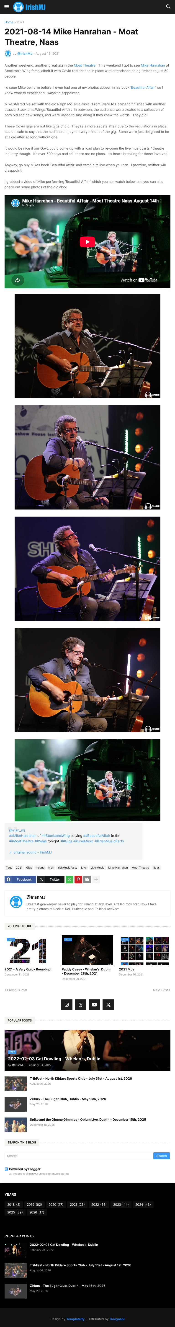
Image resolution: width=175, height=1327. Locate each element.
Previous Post (17, 990)
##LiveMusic (83, 841)
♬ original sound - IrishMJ (30, 852)
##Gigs (66, 841)
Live (84, 867)
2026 (36, 1212)
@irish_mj (17, 830)
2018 (13, 1204)
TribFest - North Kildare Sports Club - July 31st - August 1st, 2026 (81, 1078)
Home (9, 22)
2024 (143, 1204)
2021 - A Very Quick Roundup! (28, 969)
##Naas (41, 841)
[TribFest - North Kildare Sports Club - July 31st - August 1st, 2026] (16, 1083)
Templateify (75, 1319)
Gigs (29, 867)
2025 (15, 1212)
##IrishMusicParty (109, 841)
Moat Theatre (84, 65)
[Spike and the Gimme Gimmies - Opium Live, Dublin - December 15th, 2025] (16, 1124)
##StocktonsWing (55, 835)
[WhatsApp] (69, 879)
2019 (34, 1204)
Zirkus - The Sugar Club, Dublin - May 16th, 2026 (68, 1099)
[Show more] (96, 879)
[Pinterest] (78, 879)
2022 (99, 1204)
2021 (20, 22)
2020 (56, 1204)
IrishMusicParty (67, 867)
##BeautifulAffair (96, 835)
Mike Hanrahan (153, 65)
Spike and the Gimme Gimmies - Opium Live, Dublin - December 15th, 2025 (88, 1119)
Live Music (97, 867)
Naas (156, 867)
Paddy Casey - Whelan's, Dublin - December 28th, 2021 (86, 971)
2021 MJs (126, 969)
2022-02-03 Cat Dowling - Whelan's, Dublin (64, 1245)
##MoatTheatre (21, 841)
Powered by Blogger (25, 1169)
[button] (6, 7)
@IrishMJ (35, 897)
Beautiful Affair (143, 87)
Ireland (40, 867)
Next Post (160, 990)
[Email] (87, 879)
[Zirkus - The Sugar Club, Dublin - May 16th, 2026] (16, 1104)
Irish (51, 867)
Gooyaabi (117, 1319)
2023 (121, 1204)
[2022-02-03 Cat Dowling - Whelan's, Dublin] (16, 1250)
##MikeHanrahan (22, 835)
